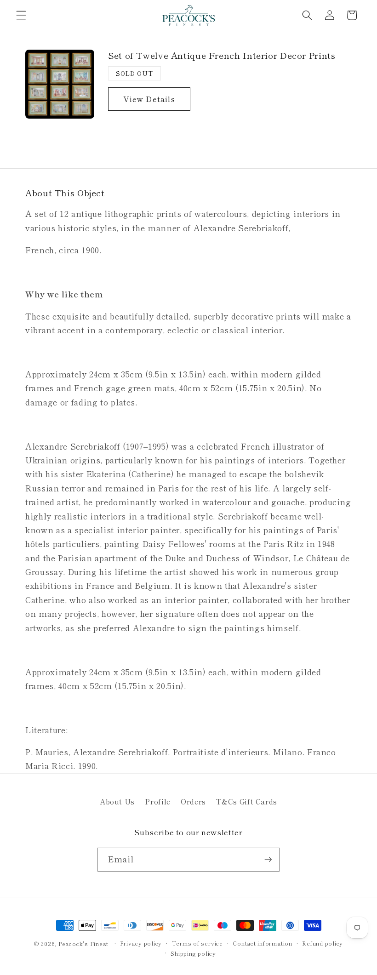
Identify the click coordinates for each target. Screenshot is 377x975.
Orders (193, 801)
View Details (149, 98)
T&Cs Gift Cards (246, 801)
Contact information (262, 943)
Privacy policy (141, 943)
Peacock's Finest (83, 943)
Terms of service (197, 943)
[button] (21, 15)
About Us (117, 801)
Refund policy (322, 943)
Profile (158, 801)
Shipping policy (193, 953)
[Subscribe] (268, 860)
